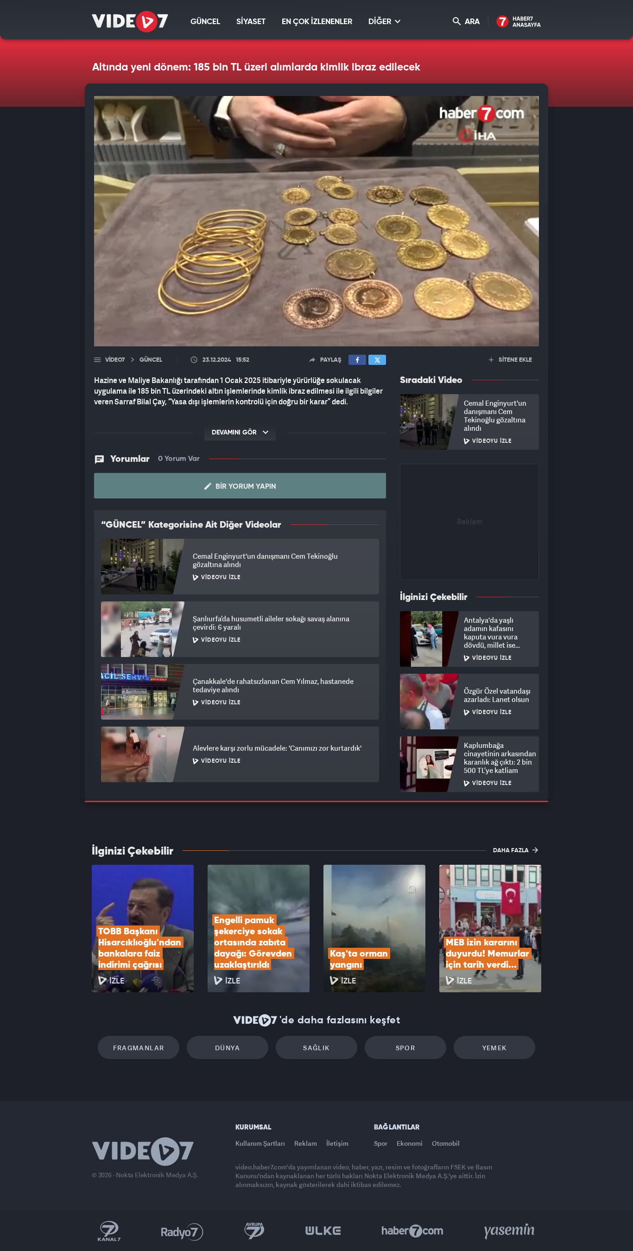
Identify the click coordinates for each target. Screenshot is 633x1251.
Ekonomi (410, 1143)
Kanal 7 (108, 1231)
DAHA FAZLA (511, 851)
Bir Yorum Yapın (245, 487)
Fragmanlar (139, 1047)
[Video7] (130, 21)
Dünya (227, 1047)
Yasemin (510, 1231)
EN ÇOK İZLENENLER (317, 22)
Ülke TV (323, 1231)
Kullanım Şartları (260, 1143)
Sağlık (316, 1047)
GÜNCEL (205, 22)
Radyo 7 (182, 1231)
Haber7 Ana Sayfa (518, 22)
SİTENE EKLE (514, 360)
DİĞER (380, 22)
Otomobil (446, 1143)
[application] (316, 221)
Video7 (115, 360)
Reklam (305, 1143)
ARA (471, 22)
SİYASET (251, 22)
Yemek (494, 1047)
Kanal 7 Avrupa (254, 1231)
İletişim (337, 1143)
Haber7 (412, 1231)
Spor (406, 1047)
